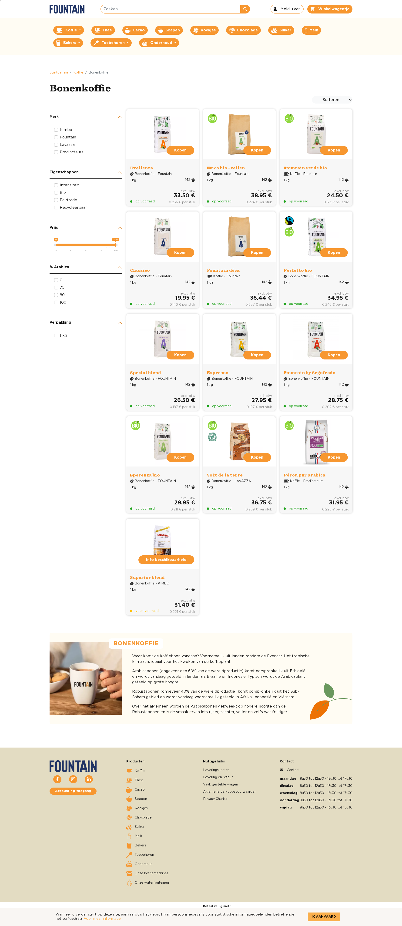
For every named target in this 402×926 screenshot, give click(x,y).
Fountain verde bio (305, 168)
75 (62, 287)
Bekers (140, 845)
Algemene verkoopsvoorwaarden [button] (229, 791)
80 (62, 295)
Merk (54, 117)
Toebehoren (144, 854)
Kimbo (66, 130)
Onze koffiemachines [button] (151, 873)
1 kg (63, 335)
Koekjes (141, 808)
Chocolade (143, 817)
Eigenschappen (64, 172)
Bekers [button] (69, 43)
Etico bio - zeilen (226, 168)
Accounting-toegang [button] (73, 791)
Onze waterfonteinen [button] (152, 882)
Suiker (139, 827)
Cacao (140, 789)
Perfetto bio (298, 270)
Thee (139, 780)
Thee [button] (106, 30)
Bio (63, 193)
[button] (287, 9)
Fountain (68, 137)
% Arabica (59, 267)
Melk (138, 836)
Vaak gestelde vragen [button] (220, 784)
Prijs (54, 227)
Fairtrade (68, 200)
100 (63, 302)
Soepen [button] (172, 30)
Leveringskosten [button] (216, 770)
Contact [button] (293, 770)
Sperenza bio (145, 475)
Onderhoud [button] (161, 43)
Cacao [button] (138, 30)
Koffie (78, 72)
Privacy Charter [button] (215, 799)
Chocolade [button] (247, 30)
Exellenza (141, 168)
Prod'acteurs (71, 152)
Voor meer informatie (102, 918)
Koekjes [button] (208, 30)
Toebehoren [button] (113, 43)
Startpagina (59, 72)
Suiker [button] (284, 30)
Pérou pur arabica (304, 475)
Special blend (145, 372)
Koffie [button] (71, 30)
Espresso (217, 372)
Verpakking (60, 322)
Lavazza (67, 145)
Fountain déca (223, 270)
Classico (140, 270)
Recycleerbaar (73, 207)
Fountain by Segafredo (309, 372)
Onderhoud (144, 864)
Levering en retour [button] (218, 777)
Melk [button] (313, 30)
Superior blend (147, 577)
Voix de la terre (225, 475)
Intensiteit (69, 185)
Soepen (141, 799)
